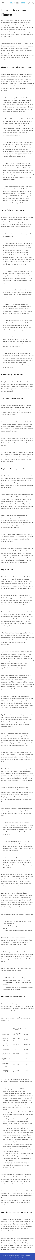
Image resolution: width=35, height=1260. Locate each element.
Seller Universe (10, 1255)
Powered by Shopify (19, 1255)
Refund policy (28, 1255)
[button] (3, 3)
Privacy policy (13, 1257)
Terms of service (22, 1257)
